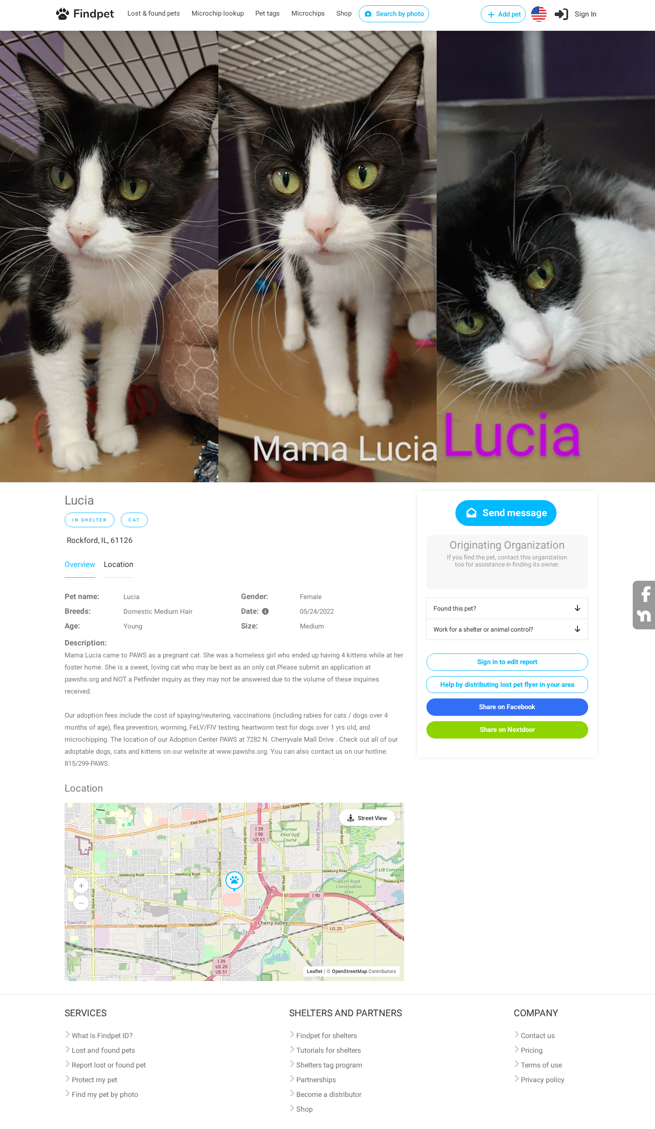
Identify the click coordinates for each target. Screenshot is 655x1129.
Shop (344, 13)
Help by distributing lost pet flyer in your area (507, 685)
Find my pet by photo (105, 1094)
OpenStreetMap (349, 971)
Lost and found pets (103, 1050)
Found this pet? (455, 608)
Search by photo (399, 14)
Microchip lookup (218, 13)
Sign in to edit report (507, 662)
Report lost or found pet (109, 1065)
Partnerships (316, 1080)
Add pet (508, 14)
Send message (513, 512)
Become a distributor (328, 1094)
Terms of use (541, 1065)
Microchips (308, 13)
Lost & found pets (153, 13)
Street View (372, 818)
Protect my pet (94, 1080)
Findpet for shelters (326, 1035)
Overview (80, 564)
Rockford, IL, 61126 (100, 540)
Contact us (538, 1035)
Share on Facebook (507, 707)
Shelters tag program (329, 1065)
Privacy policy (543, 1080)
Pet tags (267, 13)
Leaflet (315, 971)
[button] (228, 871)
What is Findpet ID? (102, 1035)
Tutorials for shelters (328, 1050)
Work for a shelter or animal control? (483, 629)
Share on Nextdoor (507, 730)
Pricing (532, 1050)
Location (118, 564)
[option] (109, 256)
